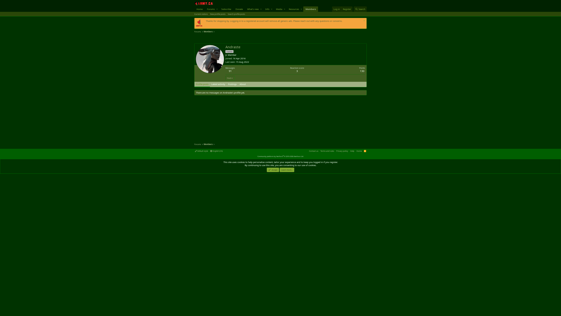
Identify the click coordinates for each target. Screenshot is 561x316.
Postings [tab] (232, 84)
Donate (239, 9)
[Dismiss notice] (364, 21)
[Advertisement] (228, 38)
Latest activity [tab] (218, 84)
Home (199, 9)
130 (362, 71)
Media (279, 9)
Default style (202, 151)
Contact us (313, 151)
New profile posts (217, 14)
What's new (253, 9)
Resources (294, 9)
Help (352, 151)
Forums (211, 9)
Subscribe (226, 9)
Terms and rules (327, 151)
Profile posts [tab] (202, 84)
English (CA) (217, 151)
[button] (217, 9)
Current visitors (201, 14)
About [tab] (243, 84)
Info (267, 9)
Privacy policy (342, 151)
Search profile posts (236, 14)
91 (230, 71)
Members (310, 9)
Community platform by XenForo (280, 156)
